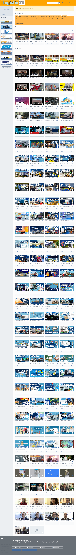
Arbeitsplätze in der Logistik (24, 16)
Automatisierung (44, 16)
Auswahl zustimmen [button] (17, 549)
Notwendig (18, 547)
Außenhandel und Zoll (35, 16)
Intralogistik (48, 18)
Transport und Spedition (20, 23)
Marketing (43, 547)
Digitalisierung (51, 16)
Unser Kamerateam (6, 12)
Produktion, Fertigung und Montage (35, 20)
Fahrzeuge (64, 16)
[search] (53, 3)
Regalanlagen (46, 20)
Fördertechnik (18, 18)
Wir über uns (4, 14)
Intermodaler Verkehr (40, 18)
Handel (24, 18)
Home (3, 6)
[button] (6, 7)
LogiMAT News (62, 18)
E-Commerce (58, 16)
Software (57, 20)
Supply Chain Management (66, 20)
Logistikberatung (19, 20)
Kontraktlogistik (55, 18)
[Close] (71, 8)
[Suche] (59, 3)
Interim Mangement (30, 18)
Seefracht (52, 20)
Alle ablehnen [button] (33, 549)
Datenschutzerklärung (19, 545)
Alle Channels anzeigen (6, 67)
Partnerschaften (56, 547)
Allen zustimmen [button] (26, 549)
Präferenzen (31, 547)
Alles (16, 16)
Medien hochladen (5, 9)
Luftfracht (25, 20)
